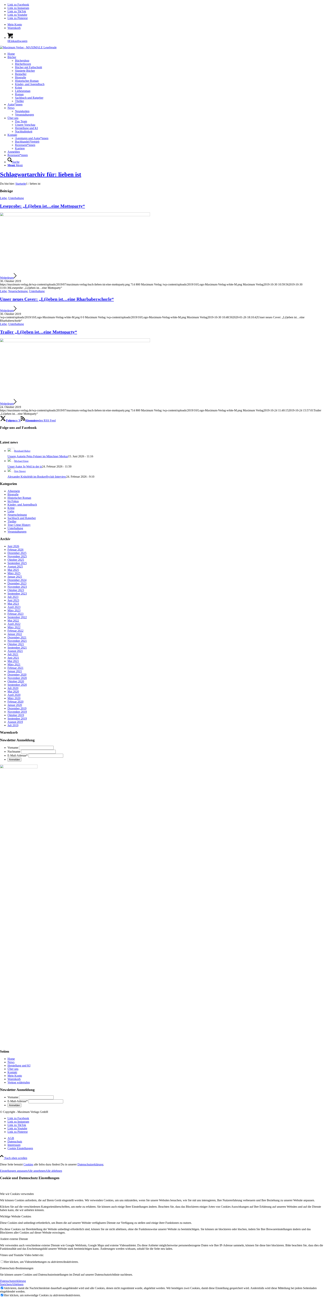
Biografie (13, 494)
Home (11, 1058)
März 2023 (14, 610)
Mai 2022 (13, 620)
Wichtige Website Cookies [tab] (15, 1216)
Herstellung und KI (19, 1065)
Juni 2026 (13, 546)
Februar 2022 (15, 630)
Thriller (12, 521)
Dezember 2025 (17, 553)
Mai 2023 (13, 603)
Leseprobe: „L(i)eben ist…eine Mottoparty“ (42, 206)
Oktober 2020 (16, 681)
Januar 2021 (15, 671)
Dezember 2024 (17, 580)
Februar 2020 (15, 701)
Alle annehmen (37, 1170)
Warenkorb (14, 27)
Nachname (14, 751)
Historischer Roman (19, 497)
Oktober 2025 (16, 559)
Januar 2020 (15, 705)
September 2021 (17, 647)
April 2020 (14, 694)
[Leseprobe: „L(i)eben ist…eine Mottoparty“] (75, 215)
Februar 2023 (15, 613)
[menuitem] (166, 24)
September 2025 (17, 563)
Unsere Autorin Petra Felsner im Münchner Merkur (38, 456)
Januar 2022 (15, 634)
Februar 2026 (15, 549)
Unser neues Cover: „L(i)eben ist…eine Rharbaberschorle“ (57, 299)
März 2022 (14, 627)
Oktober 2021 (16, 644)
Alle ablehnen (54, 1170)
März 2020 (14, 698)
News (11, 1062)
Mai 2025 (13, 569)
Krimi (11, 508)
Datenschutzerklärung (90, 1164)
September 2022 (17, 617)
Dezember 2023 (17, 583)
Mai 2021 (13, 661)
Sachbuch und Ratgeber (22, 518)
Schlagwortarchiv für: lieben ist (40, 174)
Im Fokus (13, 501)
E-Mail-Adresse (18, 755)
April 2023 (14, 607)
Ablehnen (17, 1284)
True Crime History (19, 524)
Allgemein (14, 491)
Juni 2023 (13, 600)
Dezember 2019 (17, 708)
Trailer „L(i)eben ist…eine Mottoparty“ (38, 332)
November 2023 (17, 586)
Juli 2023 (13, 596)
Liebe (3, 198)
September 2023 (17, 593)
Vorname (13, 747)
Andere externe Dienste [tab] (14, 1239)
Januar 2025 (15, 576)
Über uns (13, 1068)
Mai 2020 (13, 691)
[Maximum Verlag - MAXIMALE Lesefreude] (28, 47)
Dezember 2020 (17, 674)
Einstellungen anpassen (14, 1170)
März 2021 (14, 664)
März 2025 (14, 573)
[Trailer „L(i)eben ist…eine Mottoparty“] (75, 341)
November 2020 (17, 678)
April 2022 (14, 624)
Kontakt (12, 1072)
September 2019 (17, 718)
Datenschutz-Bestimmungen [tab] (16, 1268)
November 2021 (17, 640)
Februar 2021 (15, 667)
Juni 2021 (13, 657)
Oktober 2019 (16, 715)
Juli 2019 (13, 725)
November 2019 (17, 711)
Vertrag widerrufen (19, 1082)
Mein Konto (15, 24)
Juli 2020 (13, 688)
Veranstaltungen (17, 531)
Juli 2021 (13, 654)
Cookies (28, 1164)
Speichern (6, 1284)
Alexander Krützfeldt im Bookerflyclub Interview (37, 476)
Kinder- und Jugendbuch (22, 504)
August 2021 (15, 651)
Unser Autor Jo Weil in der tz (25, 466)
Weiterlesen (7, 277)
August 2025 (15, 566)
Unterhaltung (16, 198)
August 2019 (15, 721)
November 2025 (17, 556)
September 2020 (17, 684)
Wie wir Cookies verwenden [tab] (17, 1193)
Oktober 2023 (16, 590)
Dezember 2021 (17, 637)
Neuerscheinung (18, 291)
